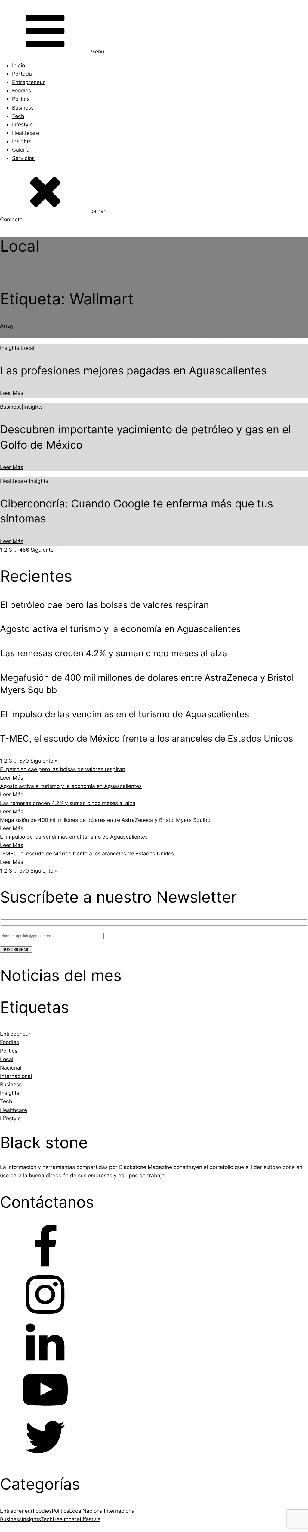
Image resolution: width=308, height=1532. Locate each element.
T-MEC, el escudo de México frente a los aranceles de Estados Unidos (87, 853)
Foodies (21, 90)
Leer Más (11, 393)
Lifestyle (22, 124)
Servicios (23, 158)
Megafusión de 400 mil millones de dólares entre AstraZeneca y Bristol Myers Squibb (105, 820)
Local (27, 348)
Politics (20, 99)
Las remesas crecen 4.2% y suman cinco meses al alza (67, 803)
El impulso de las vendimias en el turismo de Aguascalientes (74, 837)
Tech (18, 116)
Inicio (18, 65)
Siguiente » (44, 549)
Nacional (93, 1511)
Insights (21, 141)
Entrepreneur (28, 82)
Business (23, 107)
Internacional (120, 1511)
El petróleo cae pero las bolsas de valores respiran (62, 769)
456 (24, 549)
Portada (22, 74)
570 (24, 761)
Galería (20, 150)
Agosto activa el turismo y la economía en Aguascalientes (71, 786)
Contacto (11, 219)
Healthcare (25, 133)
